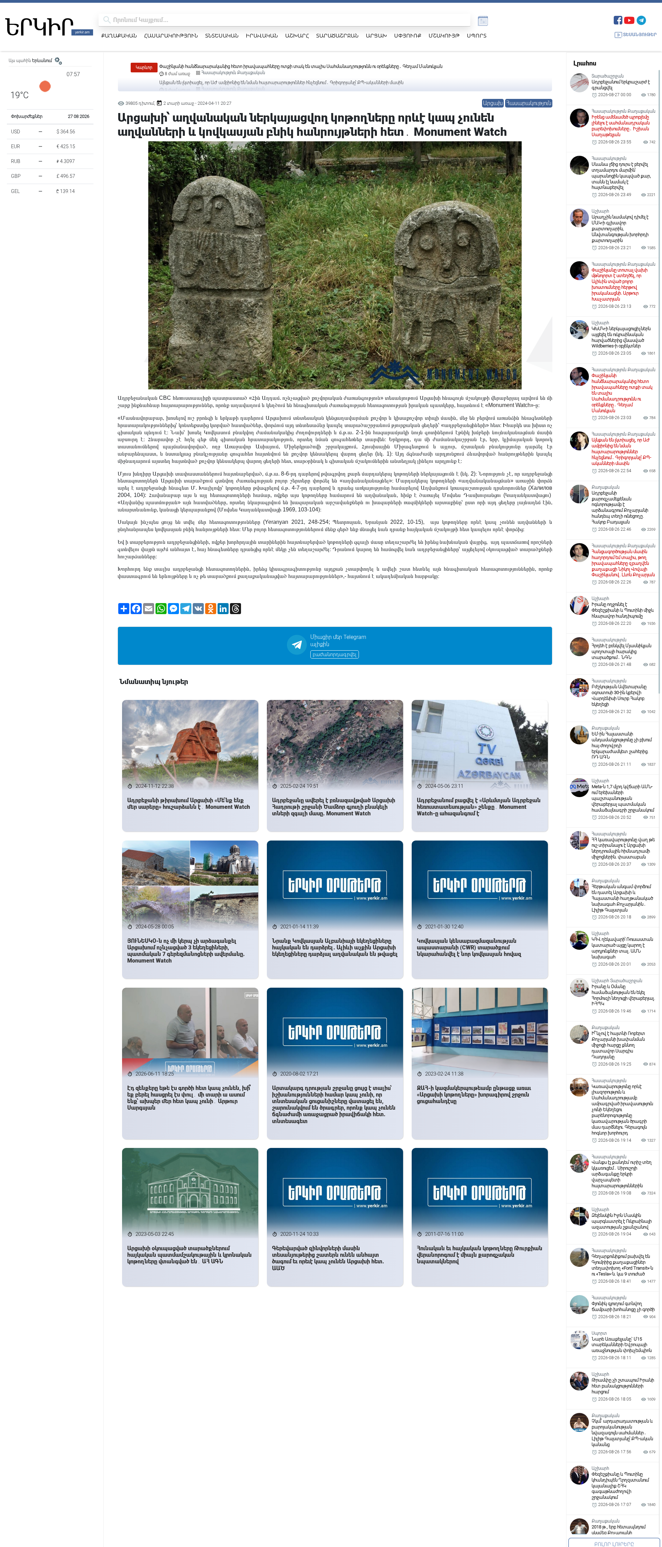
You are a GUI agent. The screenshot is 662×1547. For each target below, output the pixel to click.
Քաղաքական (119, 35)
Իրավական (262, 35)
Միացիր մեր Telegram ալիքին (338, 641)
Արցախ (376, 35)
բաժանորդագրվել (335, 654)
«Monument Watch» (509, 405)
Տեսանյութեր (640, 34)
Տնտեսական (222, 35)
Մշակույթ (444, 35)
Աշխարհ (297, 35)
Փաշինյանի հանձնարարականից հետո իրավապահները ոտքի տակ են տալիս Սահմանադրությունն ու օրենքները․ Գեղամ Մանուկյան (300, 66)
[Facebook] (618, 19)
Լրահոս (584, 63)
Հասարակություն (171, 35)
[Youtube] (629, 19)
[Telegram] (641, 19)
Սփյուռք (407, 35)
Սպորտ (477, 35)
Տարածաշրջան (337, 35)
